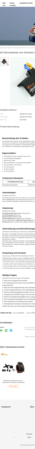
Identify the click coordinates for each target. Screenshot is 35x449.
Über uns (4, 4)
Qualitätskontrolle (26, 3)
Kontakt (14, 386)
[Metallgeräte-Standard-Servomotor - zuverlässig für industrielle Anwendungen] (13, 365)
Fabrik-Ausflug (12, 4)
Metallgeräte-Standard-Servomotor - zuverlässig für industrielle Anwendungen (13, 381)
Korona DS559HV (18, 313)
